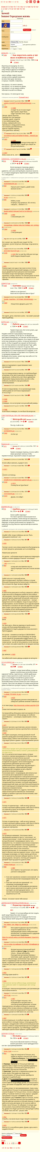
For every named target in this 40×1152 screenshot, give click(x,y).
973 (26, 1014)
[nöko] (19, 49)
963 (26, 969)
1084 (32, 60)
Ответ (16, 62)
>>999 (13, 215)
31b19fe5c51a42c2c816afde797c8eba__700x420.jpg (21, 136)
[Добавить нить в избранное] (37, 60)
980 (26, 531)
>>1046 (4, 409)
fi (10, 9)
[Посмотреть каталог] (30, 1)
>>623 (13, 698)
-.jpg (5, 563)
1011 (34, 446)
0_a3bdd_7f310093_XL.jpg (12, 694)
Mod (3, 1140)
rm (15, 9)
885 (27, 907)
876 (13, 163)
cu (6, 2)
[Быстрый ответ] (11, 63)
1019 (26, 491)
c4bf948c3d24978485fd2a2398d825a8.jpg (15, 903)
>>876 (4, 266)
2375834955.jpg (9, 431)
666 (26, 721)
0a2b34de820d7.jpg (10, 184)
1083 (26, 262)
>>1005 (12, 654)
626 (26, 692)
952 (26, 1049)
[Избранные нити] (27, 1)
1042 (26, 429)
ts (17, 2)
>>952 (4, 1117)
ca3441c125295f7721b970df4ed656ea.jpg (17, 103)
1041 (26, 370)
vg (37, 6)
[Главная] (38, 1)
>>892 (4, 973)
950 (14, 1038)
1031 (24, 239)
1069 (26, 297)
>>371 (4, 725)
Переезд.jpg (5, 444)
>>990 (4, 617)
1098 (28, 149)
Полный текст (24, 97)
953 (26, 1113)
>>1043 (4, 401)
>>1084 (13, 108)
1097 (28, 133)
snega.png (4, 53)
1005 (26, 614)
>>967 (13, 999)
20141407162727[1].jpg (11, 251)
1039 (13, 326)
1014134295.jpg (9, 494)
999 (26, 195)
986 (26, 862)
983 (26, 798)
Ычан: (3, 6)
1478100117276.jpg (7, 1034)
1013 (26, 465)
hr (15, 6)
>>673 (4, 833)
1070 (26, 312)
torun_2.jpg (7, 1051)
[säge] (13, 49)
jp (12, 9)
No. (29, 60)
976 (14, 511)
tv (34, 6)
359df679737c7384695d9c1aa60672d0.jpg (18, 480)
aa (6, 9)
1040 (26, 361)
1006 (26, 647)
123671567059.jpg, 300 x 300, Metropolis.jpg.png (17, 416)
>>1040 (4, 399)
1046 (26, 395)
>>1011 (4, 469)
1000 (26, 209)
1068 (19, 288)
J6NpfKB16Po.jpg (6, 507)
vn (23, 9)
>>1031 (13, 254)
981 (26, 540)
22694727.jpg (5, 283)
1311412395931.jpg (7, 662)
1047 (26, 406)
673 (26, 743)
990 (26, 587)
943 (26, 181)
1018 (26, 477)
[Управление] (34, 1)
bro (12, 6)
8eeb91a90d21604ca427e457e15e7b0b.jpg (18, 211)
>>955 (4, 1125)
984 (26, 814)
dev (10, 2)
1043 (26, 385)
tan (18, 9)
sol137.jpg (7, 995)
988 (26, 575)
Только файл (18, 1133)
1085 (26, 101)
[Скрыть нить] (35, 60)
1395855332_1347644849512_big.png (13, 159)
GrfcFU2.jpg (5, 322)
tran (29, 6)
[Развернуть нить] (19, 163)
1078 (25, 248)
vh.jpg (6, 197)
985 (26, 830)
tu (32, 6)
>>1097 (4, 153)
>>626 (4, 733)
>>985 (13, 868)
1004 (26, 223)
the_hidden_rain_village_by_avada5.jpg (16, 924)
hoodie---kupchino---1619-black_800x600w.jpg (18, 299)
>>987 (4, 590)
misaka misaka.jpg (9, 865)
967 (26, 977)
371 (34, 664)
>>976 (4, 543)
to (21, 9)
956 (26, 1121)
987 (26, 561)
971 (26, 993)
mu (22, 6)
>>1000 (13, 230)
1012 (26, 459)
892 (26, 942)
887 (26, 922)
